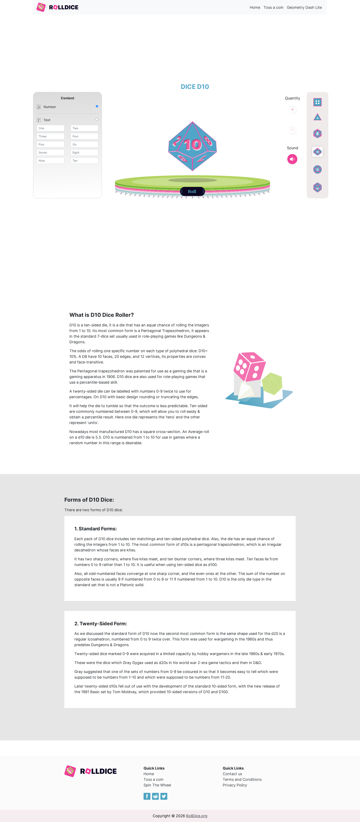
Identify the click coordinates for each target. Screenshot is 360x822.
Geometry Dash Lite (304, 7)
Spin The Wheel (157, 785)
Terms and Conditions (242, 779)
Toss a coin (274, 7)
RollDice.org (196, 816)
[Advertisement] (180, 49)
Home (255, 7)
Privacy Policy (235, 785)
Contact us (232, 774)
